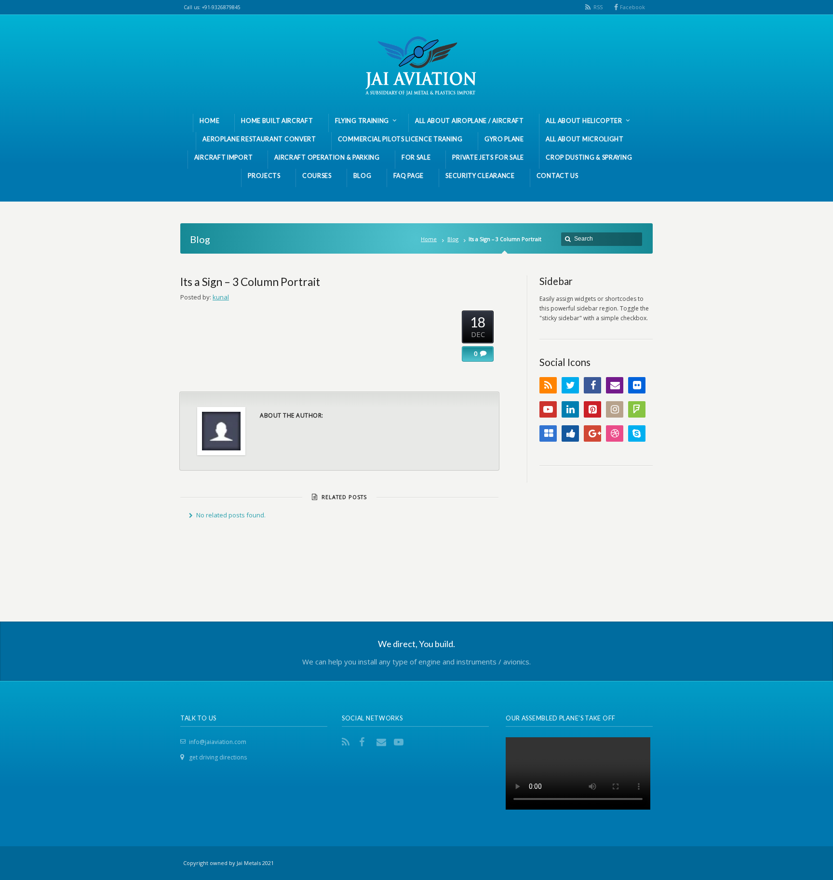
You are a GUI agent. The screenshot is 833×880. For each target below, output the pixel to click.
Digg (570, 433)
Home (429, 239)
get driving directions (218, 757)
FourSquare (636, 409)
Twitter (570, 385)
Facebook (632, 7)
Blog (452, 239)
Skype (636, 433)
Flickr (636, 385)
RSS (598, 7)
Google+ (592, 433)
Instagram (614, 409)
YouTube (548, 409)
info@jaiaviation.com (217, 742)
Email (614, 385)
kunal (221, 297)
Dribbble (614, 433)
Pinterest (592, 409)
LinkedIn (570, 409)
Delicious (548, 433)
